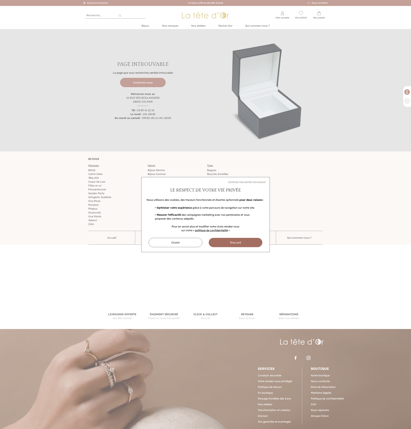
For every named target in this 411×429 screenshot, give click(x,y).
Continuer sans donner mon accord (247, 181)
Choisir (175, 242)
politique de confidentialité (211, 230)
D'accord (235, 242)
